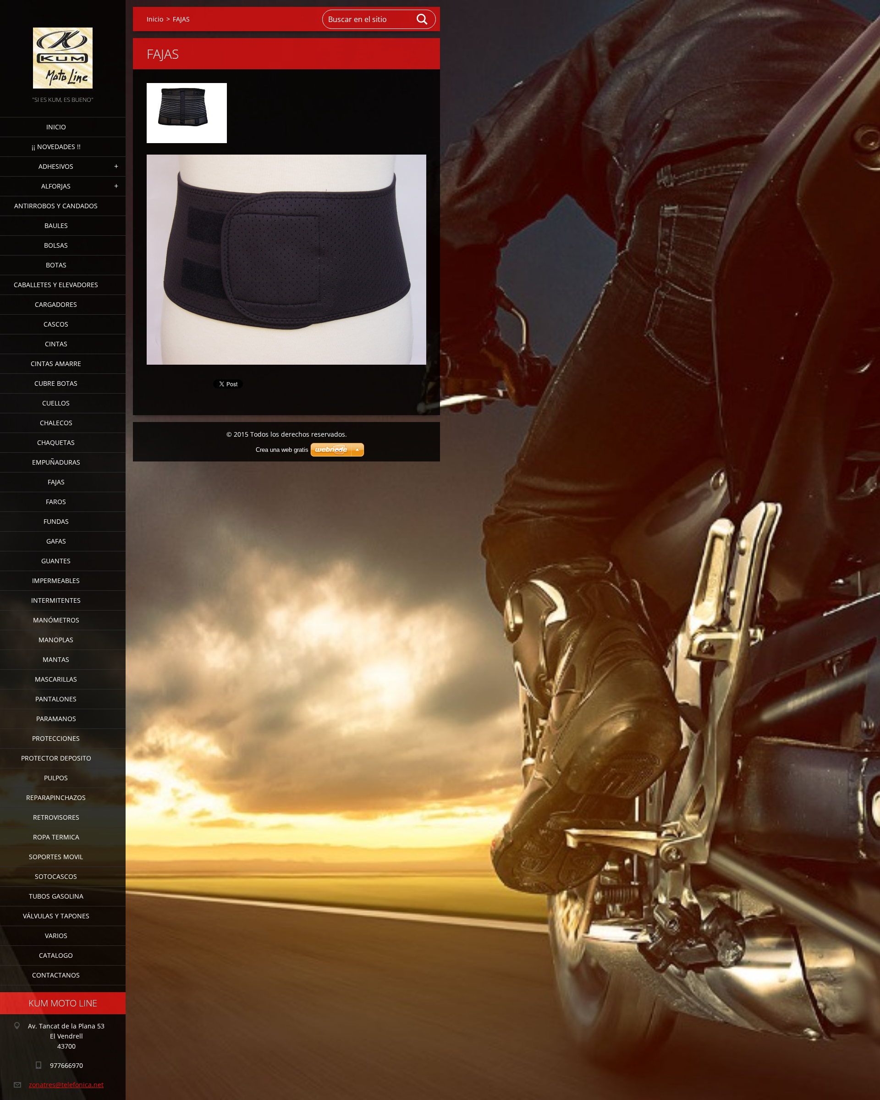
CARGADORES (56, 304)
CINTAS (56, 343)
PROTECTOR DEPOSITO (56, 758)
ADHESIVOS (55, 166)
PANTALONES (56, 698)
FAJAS (56, 482)
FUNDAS (56, 521)
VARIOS (56, 935)
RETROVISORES (56, 817)
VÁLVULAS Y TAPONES (56, 915)
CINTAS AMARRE (56, 363)
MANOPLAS (55, 639)
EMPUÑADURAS (56, 462)
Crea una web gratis (282, 449)
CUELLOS (56, 403)
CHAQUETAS (56, 442)
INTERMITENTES (56, 600)
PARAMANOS (56, 718)
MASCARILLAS (56, 679)
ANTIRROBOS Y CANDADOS (56, 205)
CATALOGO (56, 955)
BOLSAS (56, 245)
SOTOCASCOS (56, 876)
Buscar (423, 19)
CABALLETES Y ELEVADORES (56, 284)
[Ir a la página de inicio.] (63, 47)
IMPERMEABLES (56, 580)
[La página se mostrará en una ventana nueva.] (187, 113)
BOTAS (56, 265)
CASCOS (56, 324)
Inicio (56, 126)
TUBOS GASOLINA (56, 896)
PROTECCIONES (56, 738)
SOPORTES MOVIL (56, 856)
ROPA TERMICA (56, 837)
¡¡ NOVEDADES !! (56, 146)
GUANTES (56, 560)
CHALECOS (56, 422)
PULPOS (56, 777)
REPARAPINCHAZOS (56, 797)
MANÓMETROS (56, 620)
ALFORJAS (56, 186)
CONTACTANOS (56, 975)
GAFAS (56, 541)
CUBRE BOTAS (55, 383)
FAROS (56, 501)
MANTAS (56, 659)
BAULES (56, 225)
